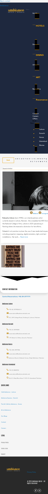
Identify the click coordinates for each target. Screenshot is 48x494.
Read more (24, 237)
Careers (3, 428)
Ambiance (4, 6)
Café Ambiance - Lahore (8, 392)
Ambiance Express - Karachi (9, 398)
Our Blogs (4, 416)
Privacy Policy (31, 472)
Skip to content (5, 1)
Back (8, 160)
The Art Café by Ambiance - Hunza (11, 404)
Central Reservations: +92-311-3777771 (16, 296)
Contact (3, 422)
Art (34, 65)
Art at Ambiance (6, 410)
